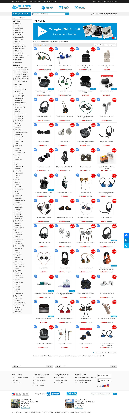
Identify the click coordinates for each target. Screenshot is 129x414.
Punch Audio (18, 227)
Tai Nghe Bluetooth (18, 39)
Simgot (17, 255)
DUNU (16, 130)
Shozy (16, 250)
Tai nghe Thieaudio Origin (86, 343)
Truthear (17, 298)
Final (16, 143)
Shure (16, 252)
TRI (16, 291)
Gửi (115, 394)
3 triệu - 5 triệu (20, 72)
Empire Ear (18, 136)
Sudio (16, 268)
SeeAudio (17, 243)
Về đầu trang (104, 375)
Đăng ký (109, 1)
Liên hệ (24, 1)
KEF (16, 180)
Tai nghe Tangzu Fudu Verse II (85, 268)
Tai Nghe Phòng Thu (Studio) (21, 55)
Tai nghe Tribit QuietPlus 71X (44, 116)
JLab (16, 177)
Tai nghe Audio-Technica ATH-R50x (64, 167)
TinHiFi (17, 284)
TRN (16, 289)
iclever (17, 161)
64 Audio (17, 91)
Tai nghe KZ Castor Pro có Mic (44, 217)
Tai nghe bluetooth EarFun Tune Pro (106, 242)
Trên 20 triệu (19, 81)
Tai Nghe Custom (17, 62)
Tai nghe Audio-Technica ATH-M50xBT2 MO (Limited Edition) (106, 268)
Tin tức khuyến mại (17, 382)
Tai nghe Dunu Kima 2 (64, 141)
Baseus (17, 105)
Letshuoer (18, 196)
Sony (16, 86)
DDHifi (16, 123)
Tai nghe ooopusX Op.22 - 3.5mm (65, 217)
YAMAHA (17, 309)
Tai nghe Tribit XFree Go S (43, 242)
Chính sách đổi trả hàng (39, 380)
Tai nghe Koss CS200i (106, 217)
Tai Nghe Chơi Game (18, 48)
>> (115, 352)
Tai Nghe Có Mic (17, 50)
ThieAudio (18, 282)
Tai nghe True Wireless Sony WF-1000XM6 (86, 66)
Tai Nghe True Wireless (19, 46)
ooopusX (17, 218)
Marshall (17, 198)
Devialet (17, 127)
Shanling (17, 248)
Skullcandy (18, 259)
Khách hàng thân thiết (60, 382)
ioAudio (17, 168)
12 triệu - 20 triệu (20, 79)
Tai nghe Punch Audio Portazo (64, 91)
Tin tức (17, 1)
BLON (16, 111)
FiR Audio (17, 146)
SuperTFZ (18, 271)
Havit (16, 155)
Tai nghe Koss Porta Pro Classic (64, 192)
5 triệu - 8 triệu (20, 74)
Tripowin (17, 296)
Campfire (17, 116)
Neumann (17, 211)
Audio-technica (19, 89)
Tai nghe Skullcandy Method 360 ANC (107, 318)
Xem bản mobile (105, 380)
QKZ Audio (18, 232)
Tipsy (16, 286)
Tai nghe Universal (18, 53)
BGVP (16, 109)
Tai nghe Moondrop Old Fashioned (64, 116)
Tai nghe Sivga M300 (86, 192)
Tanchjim (17, 273)
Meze (16, 202)
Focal (16, 148)
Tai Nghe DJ (16, 41)
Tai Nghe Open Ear (18, 32)
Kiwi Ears (17, 189)
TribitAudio (18, 293)
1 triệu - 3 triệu (20, 69)
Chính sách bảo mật (38, 385)
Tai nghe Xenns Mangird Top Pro (85, 217)
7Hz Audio (18, 93)
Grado (16, 150)
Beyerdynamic (19, 107)
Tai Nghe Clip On (17, 30)
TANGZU (17, 275)
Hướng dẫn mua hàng (35, 1)
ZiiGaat (17, 311)
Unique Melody (19, 302)
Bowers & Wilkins (19, 114)
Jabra (16, 171)
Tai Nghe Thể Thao (18, 44)
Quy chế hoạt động (38, 382)
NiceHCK (17, 214)
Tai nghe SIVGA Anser (64, 268)
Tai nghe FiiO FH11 (43, 268)
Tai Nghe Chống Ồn (18, 37)
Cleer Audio (18, 121)
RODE (16, 236)
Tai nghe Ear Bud (17, 35)
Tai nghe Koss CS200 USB (106, 141)
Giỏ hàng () (99, 1)
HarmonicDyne (19, 152)
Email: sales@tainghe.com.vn (83, 380)
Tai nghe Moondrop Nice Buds (106, 116)
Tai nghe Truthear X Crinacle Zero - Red (64, 319)
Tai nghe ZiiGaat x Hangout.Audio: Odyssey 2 (85, 117)
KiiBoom (17, 184)
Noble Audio (18, 216)
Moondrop (18, 207)
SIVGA (17, 257)
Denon (17, 125)
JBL (16, 175)
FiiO (16, 139)
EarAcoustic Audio (20, 132)
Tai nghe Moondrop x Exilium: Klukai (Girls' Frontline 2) (64, 294)
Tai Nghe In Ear (17, 23)
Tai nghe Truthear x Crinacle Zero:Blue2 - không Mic (106, 344)
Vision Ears (18, 305)
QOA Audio (18, 234)
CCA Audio (18, 118)
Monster (17, 205)
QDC (16, 230)
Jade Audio (18, 173)
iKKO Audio (18, 166)
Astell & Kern (18, 98)
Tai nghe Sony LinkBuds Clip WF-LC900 (107, 66)
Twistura (17, 300)
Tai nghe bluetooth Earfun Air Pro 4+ (43, 192)
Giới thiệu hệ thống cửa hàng (20, 377)
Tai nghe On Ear (17, 25)
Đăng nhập (114, 1)
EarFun (17, 134)
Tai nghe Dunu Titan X (85, 167)
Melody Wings (19, 200)
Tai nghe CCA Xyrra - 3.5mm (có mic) (85, 242)
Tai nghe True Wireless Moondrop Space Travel (107, 167)
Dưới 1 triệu (19, 67)
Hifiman (17, 159)
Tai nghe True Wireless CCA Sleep (85, 293)
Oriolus (17, 223)
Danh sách (49, 45)
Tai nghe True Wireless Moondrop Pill (44, 293)
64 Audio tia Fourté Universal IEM (44, 65)
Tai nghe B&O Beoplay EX (106, 91)
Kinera (17, 186)
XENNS (17, 307)
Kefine (17, 182)
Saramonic (18, 241)
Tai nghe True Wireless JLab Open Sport (85, 91)
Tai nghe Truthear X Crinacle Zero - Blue (106, 193)
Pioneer (17, 225)
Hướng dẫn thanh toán (60, 380)
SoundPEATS (18, 266)
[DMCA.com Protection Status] (72, 394)
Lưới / (42, 45)
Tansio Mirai (18, 277)
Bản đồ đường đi (25, 408)
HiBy (16, 157)
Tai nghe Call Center (18, 57)
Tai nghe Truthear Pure (43, 141)
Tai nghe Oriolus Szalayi (64, 65)
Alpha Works (18, 96)
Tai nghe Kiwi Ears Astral (44, 167)
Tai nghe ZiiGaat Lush (85, 318)
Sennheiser (18, 246)
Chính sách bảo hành (39, 377)
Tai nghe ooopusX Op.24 (65, 242)
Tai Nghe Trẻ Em (17, 60)
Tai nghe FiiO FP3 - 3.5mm (64, 343)
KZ (15, 193)
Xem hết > (49, 366)
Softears (17, 261)
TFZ (16, 280)
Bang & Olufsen (19, 102)
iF (15, 164)
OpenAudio (18, 221)
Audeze (17, 100)
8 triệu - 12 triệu (20, 76)
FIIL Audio (17, 141)
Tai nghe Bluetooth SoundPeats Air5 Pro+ (43, 91)
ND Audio (17, 209)
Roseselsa (18, 239)
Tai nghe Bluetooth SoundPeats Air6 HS (85, 142)
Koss (16, 191)
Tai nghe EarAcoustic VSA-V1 (107, 293)
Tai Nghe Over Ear (18, 28)
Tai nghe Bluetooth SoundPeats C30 (43, 343)
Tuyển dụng (15, 380)
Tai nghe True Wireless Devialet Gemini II (43, 319)
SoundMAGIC (19, 264)
